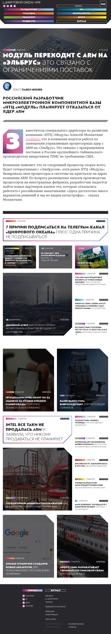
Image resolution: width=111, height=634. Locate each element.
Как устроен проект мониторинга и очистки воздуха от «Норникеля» (31, 328)
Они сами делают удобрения (89, 422)
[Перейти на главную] (21, 2)
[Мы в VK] (7, 6)
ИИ (81, 9)
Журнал (81, 21)
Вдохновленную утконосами (90, 485)
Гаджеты (10, 392)
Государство (29, 9)
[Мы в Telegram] (4, 6)
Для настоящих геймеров (82, 404)
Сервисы (10, 558)
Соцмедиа (29, 13)
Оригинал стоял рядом (91, 507)
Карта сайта (50, 619)
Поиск (78, 6)
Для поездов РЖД (82, 570)
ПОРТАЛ (32, 590)
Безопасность (81, 13)
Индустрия (80, 274)
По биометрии (90, 306)
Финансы (79, 300)
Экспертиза (14, 320)
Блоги (81, 17)
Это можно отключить (18, 260)
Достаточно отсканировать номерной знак (91, 444)
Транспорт (28, 17)
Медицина (80, 479)
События (20, 50)
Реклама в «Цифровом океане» (51, 599)
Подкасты (28, 21)
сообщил (33, 139)
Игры (62, 396)
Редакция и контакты (55, 607)
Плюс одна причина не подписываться (55, 232)
